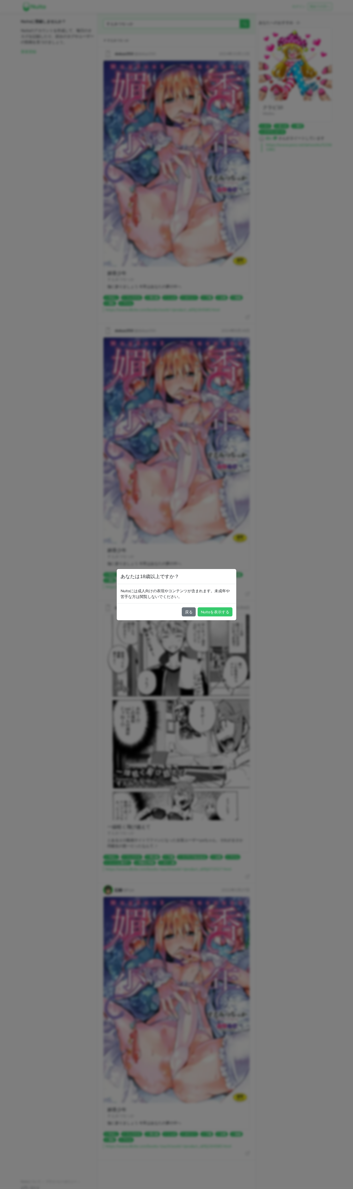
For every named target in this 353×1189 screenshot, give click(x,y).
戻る (189, 611)
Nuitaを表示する (215, 611)
